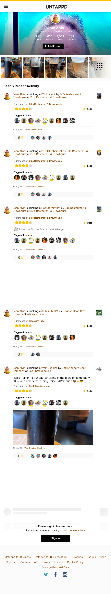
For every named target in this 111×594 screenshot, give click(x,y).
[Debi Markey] (55, 456)
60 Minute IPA (49, 311)
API (36, 562)
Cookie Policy (75, 562)
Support (11, 562)
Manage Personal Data (55, 567)
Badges (91, 556)
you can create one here (71, 530)
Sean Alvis (19, 94)
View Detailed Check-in (34, 130)
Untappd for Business (18, 556)
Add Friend (54, 46)
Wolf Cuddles (49, 367)
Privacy (58, 562)
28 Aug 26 (17, 347)
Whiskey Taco (35, 314)
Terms (46, 562)
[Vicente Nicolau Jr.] (44, 138)
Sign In (55, 538)
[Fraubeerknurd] (33, 257)
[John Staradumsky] (33, 456)
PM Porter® (48, 94)
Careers (25, 562)
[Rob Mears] (50, 138)
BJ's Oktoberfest (51, 151)
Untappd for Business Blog (51, 556)
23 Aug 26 (17, 448)
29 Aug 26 (17, 130)
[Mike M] (38, 138)
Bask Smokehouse (39, 370)
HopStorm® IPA (50, 207)
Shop (103, 556)
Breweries (77, 556)
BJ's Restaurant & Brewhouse (48, 97)
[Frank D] (33, 138)
